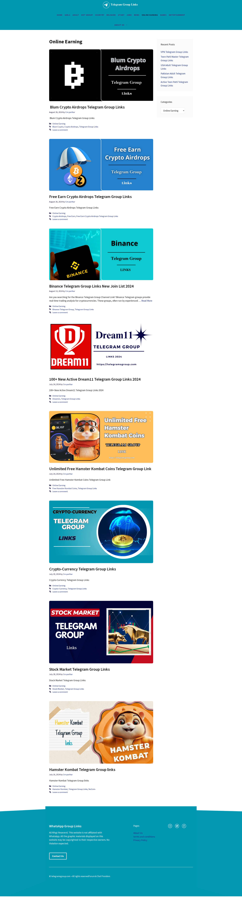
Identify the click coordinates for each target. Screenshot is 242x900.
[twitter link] (177, 826)
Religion (111, 15)
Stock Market (58, 689)
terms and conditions (144, 836)
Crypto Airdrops (71, 126)
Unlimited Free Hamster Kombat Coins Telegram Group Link (100, 468)
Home (59, 15)
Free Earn (71, 216)
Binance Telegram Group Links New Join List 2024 (91, 286)
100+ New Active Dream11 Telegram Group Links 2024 (95, 379)
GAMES (163, 15)
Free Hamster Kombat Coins (64, 488)
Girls (67, 15)
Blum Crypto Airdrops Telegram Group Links (87, 107)
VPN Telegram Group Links (174, 51)
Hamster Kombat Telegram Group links (82, 769)
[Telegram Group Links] (120, 5)
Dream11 (56, 399)
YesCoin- (92, 789)
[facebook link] (184, 826)
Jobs (129, 15)
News (136, 15)
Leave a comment (60, 130)
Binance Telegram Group (63, 309)
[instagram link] (170, 826)
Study (121, 15)
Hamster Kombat (60, 789)
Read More (146, 300)
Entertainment (177, 15)
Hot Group (87, 15)
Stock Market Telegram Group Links (79, 669)
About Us (119, 25)
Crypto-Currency (59, 588)
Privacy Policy (140, 840)
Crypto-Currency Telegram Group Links (82, 569)
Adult (76, 15)
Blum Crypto (58, 126)
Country (99, 15)
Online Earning (150, 15)
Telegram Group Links (88, 126)
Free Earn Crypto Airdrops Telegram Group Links (90, 196)
